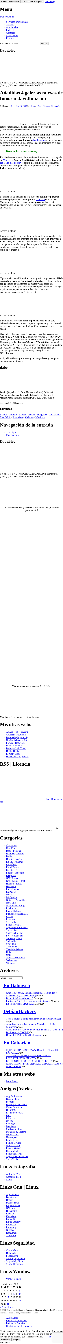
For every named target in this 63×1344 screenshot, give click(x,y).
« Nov (3, 1307)
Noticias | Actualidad (16, 900)
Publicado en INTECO (17, 913)
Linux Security (13, 1222)
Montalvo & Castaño (16, 1132)
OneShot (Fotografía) (16, 740)
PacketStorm (12, 1255)
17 (8, 1297)
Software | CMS (14, 938)
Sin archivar (12, 930)
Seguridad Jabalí (14, 1153)
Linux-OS (11, 1224)
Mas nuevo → (13, 435)
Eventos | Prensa (14, 870)
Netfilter (10, 1230)
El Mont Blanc (13, 754)
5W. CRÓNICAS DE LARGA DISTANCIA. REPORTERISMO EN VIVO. (28, 1057)
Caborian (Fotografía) (16, 734)
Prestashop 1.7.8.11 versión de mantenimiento (28, 1001)
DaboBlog (50, 1)
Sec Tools (11, 922)
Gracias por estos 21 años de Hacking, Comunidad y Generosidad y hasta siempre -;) (31, 994)
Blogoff (10, 1101)
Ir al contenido (7, 16)
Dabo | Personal (44, 106)
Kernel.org (11, 1216)
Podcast (10, 30)
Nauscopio (11, 1137)
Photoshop (18, 417)
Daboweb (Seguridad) (17, 737)
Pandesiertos (12, 1140)
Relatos (9, 916)
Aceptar (16, 1340)
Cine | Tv (10, 848)
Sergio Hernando (14, 1264)
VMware (29, 417)
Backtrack (11, 1197)
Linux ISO (11, 1219)
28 (20, 1300)
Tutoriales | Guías (14, 949)
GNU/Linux (55, 414)
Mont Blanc (12, 1081)
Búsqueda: (5, 43)
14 (20, 1294)
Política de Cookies (15, 1323)
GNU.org (10, 1208)
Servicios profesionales (17, 22)
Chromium (11, 845)
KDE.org (10, 1213)
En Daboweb (16, 985)
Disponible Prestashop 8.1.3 (19, 998)
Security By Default (15, 1258)
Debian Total (12, 1202)
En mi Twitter (12, 867)
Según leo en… (13, 924)
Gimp (9, 1179)
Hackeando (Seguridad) (17, 756)
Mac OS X (5, 417)
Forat (8, 1115)
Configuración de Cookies (18, 1326)
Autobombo (12, 27)
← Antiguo (11, 432)
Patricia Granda (13, 1142)
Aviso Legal (12, 1317)
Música (9, 894)
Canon (22, 414)
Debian (31, 414)
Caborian (40, 199)
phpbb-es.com (13, 1145)
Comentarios (12, 35)
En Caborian (16, 1042)
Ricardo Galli (12, 1151)
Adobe (3, 414)
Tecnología (11, 946)
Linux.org (11, 1227)
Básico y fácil (12, 1099)
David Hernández (14, 745)
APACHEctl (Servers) (17, 732)
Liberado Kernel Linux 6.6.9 (20, 1003)
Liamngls (10, 1123)
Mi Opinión (11, 897)
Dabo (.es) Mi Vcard (16, 748)
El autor (10, 38)
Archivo (10, 24)
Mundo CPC (12, 1134)
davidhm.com (39, 140)
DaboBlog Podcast (15, 853)
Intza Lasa (11, 1118)
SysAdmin (11, 944)
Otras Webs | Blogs (15, 905)
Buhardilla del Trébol (16, 1104)
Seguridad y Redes (15, 1261)
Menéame (11, 1126)
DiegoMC (11, 1110)
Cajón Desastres (14, 1107)
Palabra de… (12, 908)
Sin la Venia (12, 1159)
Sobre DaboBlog (14, 933)
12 (14, 1294)
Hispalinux (11, 1211)
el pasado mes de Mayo (11, 162)
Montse (6, 160)
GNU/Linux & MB (15, 881)
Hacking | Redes (14, 883)
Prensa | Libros (13, 911)
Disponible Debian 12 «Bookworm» (23, 1035)
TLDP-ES (11, 1235)
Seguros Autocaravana (17, 1156)
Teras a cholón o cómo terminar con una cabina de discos (33, 1018)
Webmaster (11, 960)
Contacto (10, 32)
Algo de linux (12, 1194)
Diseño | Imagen (14, 859)
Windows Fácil (13, 1279)
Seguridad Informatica (17, 927)
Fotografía (55, 106)
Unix (8, 952)
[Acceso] (11, 186)
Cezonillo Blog (13, 1177)
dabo (33, 106)
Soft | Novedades (14, 935)
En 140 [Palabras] (14, 861)
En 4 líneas (11, 864)
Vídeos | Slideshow (15, 957)
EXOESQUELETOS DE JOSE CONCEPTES (29, 1061)
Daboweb (11, 1253)
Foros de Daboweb (15, 743)
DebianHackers (13, 751)
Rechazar (5, 1340)
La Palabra (11, 892)
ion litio (9, 1121)
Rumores (10, 919)
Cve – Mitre (12, 1250)
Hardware (11, 886)
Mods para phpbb (14, 1129)
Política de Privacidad (16, 1320)
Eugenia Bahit (13, 1205)
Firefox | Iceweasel (15, 872)
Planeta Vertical (13, 1148)
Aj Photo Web (13, 1174)
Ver (49, 1336)
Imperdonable (12, 889)
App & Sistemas (14, 1096)
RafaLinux (11, 1232)
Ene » (11, 1307)
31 (8, 1304)
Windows (40, 417)
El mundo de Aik (14, 1112)
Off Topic (11, 903)
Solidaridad (11, 941)
